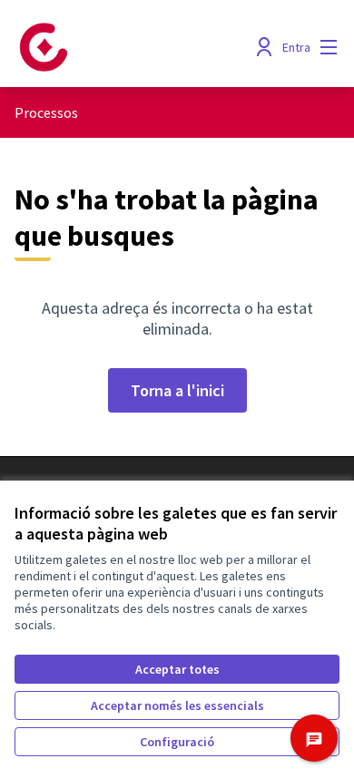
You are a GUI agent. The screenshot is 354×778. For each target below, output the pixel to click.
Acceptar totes (177, 669)
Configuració (177, 742)
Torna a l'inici (177, 390)
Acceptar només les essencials (177, 705)
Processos (46, 112)
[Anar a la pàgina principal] (135, 47)
